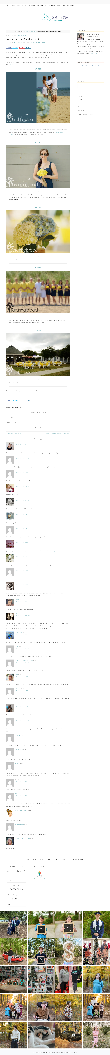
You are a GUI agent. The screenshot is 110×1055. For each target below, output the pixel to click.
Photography (33, 31)
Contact (80, 107)
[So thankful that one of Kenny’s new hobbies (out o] (68, 1035)
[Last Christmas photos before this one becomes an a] (13, 1035)
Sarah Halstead (55, 18)
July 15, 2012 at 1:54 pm (22, 584)
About (80, 99)
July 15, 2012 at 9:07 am (22, 706)
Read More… (94, 53)
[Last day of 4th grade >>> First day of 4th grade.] (41, 924)
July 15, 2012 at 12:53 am (22, 765)
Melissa (11, 64)
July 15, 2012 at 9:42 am (22, 690)
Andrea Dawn (19, 824)
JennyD (17, 457)
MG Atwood (18, 632)
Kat (16, 485)
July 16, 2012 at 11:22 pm (22, 458)
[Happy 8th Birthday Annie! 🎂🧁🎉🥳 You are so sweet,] (68, 951)
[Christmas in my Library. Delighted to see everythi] (41, 979)
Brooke (17, 763)
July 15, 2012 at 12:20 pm (22, 601)
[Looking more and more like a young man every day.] (41, 1007)
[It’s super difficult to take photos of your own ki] (96, 1007)
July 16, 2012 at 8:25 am (22, 514)
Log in (75, 1052)
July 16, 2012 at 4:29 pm (22, 486)
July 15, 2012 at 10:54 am (22, 615)
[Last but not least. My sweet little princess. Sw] (96, 979)
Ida (16, 793)
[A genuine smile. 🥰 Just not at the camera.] (68, 1007)
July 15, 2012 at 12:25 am (22, 795)
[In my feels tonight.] (96, 924)
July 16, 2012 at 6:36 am (22, 528)
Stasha (17, 599)
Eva (16, 499)
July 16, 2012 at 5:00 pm (22, 472)
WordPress (70, 1052)
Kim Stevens (19, 749)
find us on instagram (55, 2)
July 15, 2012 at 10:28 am (22, 634)
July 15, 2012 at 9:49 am (22, 676)
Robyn (17, 569)
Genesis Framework (61, 1052)
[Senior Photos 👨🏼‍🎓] (13, 951)
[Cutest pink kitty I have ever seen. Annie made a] (96, 1035)
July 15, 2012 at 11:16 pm (22, 556)
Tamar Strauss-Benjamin (23, 718)
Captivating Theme (48, 1052)
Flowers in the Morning (47, 551)
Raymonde (18, 735)
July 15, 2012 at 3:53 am (22, 737)
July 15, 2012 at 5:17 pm (22, 570)
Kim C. (17, 583)
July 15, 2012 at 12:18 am (22, 826)
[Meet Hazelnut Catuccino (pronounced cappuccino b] (41, 1035)
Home (26, 31)
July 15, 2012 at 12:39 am (22, 781)
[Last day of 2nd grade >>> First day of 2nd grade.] (68, 924)
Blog (79, 103)
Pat (16, 513)
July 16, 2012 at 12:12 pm (22, 500)
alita (16, 613)
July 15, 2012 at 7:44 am (22, 720)
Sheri (16, 646)
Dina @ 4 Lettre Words (22, 838)
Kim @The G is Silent (21, 810)
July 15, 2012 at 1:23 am (22, 751)
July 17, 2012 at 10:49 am (22, 444)
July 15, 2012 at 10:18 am (22, 648)
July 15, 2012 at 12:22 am (22, 812)
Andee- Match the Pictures (24, 660)
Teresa (17, 555)
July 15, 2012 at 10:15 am (22, 662)
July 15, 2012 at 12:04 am (22, 840)
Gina (16, 674)
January (17, 541)
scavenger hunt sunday (38, 42)
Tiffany (17, 471)
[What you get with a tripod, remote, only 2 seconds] (13, 1007)
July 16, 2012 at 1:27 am (22, 542)
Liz (16, 704)
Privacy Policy (82, 110)
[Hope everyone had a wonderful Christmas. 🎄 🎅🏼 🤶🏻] (96, 951)
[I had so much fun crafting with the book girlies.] (13, 979)
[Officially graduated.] (13, 924)
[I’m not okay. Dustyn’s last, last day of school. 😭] (41, 951)
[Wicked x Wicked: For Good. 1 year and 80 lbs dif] (68, 979)
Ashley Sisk (18, 442)
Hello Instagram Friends (85, 114)
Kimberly (18, 688)
